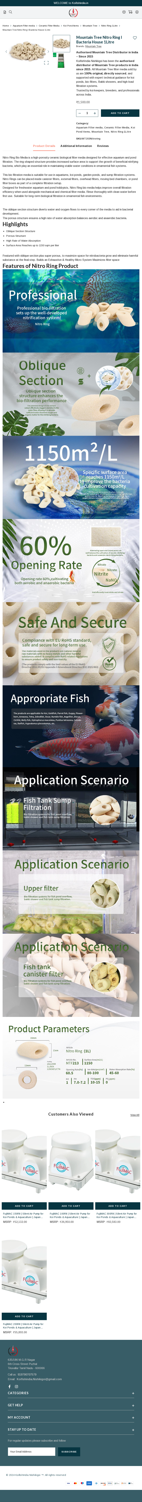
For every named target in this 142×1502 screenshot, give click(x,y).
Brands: (88, 46)
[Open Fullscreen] (46, 63)
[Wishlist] (124, 12)
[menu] (10, 12)
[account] (137, 12)
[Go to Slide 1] (61, 43)
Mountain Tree (100, 131)
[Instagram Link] (17, 1386)
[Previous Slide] (6, 51)
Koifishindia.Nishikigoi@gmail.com (39, 1379)
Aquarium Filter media (89, 127)
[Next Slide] (48, 51)
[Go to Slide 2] (61, 61)
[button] (27, 51)
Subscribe (69, 1451)
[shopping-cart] (130, 12)
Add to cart (120, 113)
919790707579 (27, 1374)
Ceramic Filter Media (116, 127)
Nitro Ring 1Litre (121, 131)
